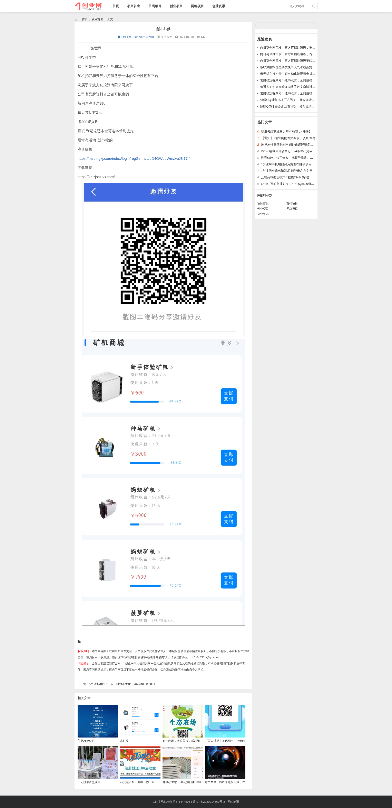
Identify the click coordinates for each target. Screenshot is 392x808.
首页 (115, 6)
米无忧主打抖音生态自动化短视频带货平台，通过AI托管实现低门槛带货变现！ (313, 73)
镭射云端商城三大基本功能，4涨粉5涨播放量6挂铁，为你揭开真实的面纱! (311, 131)
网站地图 (233, 801)
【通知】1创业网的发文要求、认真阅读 (288, 138)
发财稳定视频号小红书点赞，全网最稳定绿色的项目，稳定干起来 (304, 80)
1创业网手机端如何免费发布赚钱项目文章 (289, 164)
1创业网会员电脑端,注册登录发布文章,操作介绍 (293, 170)
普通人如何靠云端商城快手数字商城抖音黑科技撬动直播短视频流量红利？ (310, 86)
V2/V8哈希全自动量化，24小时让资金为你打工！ (294, 151)
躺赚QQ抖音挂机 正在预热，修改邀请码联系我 (292, 100)
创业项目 (176, 6)
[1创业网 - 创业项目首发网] (76, 19)
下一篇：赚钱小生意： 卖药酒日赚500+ (130, 684)
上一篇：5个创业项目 (91, 684)
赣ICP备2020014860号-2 (209, 801)
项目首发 (133, 6)
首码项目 (154, 6)
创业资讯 (218, 6)
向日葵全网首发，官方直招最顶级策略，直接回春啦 (295, 60)
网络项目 (197, 6)
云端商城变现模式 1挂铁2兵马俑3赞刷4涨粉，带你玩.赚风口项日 (305, 177)
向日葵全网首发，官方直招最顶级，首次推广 (290, 54)
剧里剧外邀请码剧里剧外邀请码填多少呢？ (290, 144)
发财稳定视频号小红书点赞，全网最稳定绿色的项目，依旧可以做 (304, 93)
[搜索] (314, 6)
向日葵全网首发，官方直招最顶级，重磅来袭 (290, 47)
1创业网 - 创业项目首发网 (137, 37)
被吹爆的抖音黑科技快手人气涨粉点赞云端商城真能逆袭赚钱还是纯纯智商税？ (313, 67)
